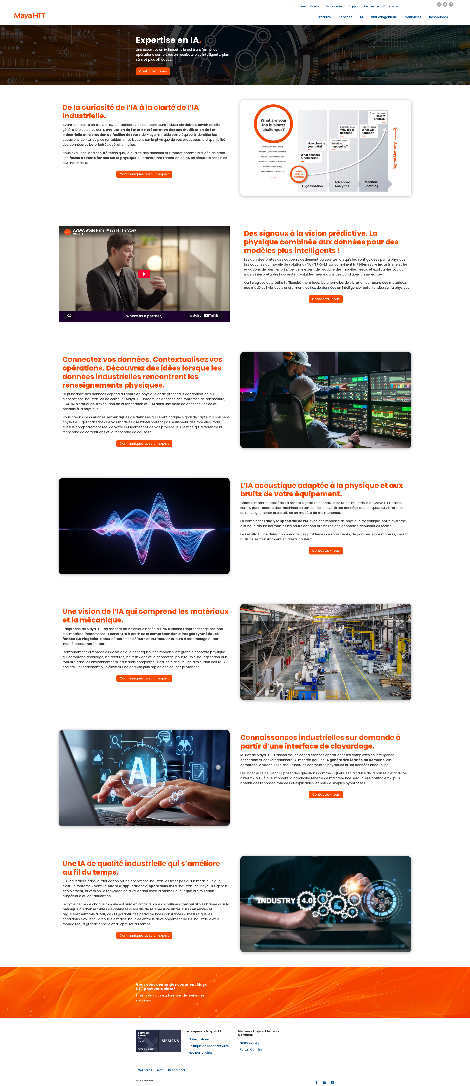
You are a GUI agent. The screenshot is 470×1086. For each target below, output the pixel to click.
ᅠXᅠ (304, 20)
